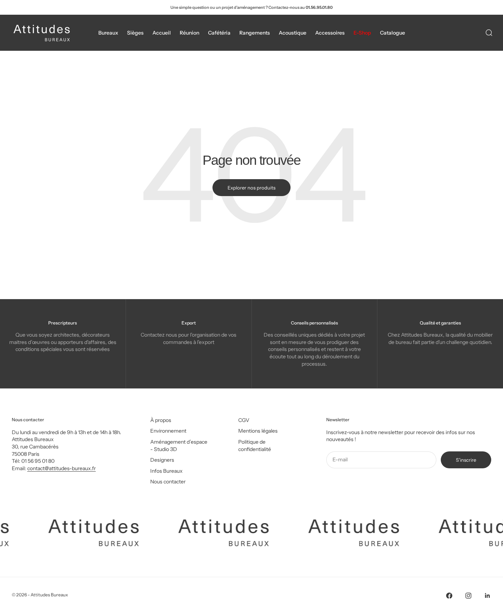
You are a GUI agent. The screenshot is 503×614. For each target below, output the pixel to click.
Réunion (189, 32)
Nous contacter (168, 481)
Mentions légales (258, 430)
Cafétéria (219, 32)
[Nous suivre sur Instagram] (468, 595)
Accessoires (330, 32)
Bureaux (108, 32)
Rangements (254, 32)
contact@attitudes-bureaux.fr (61, 468)
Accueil (161, 32)
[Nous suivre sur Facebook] (449, 595)
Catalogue (392, 32)
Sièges (135, 32)
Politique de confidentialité (254, 445)
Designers (162, 460)
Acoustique (292, 32)
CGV (243, 420)
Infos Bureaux (166, 471)
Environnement (168, 430)
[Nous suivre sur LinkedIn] (487, 595)
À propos (160, 420)
